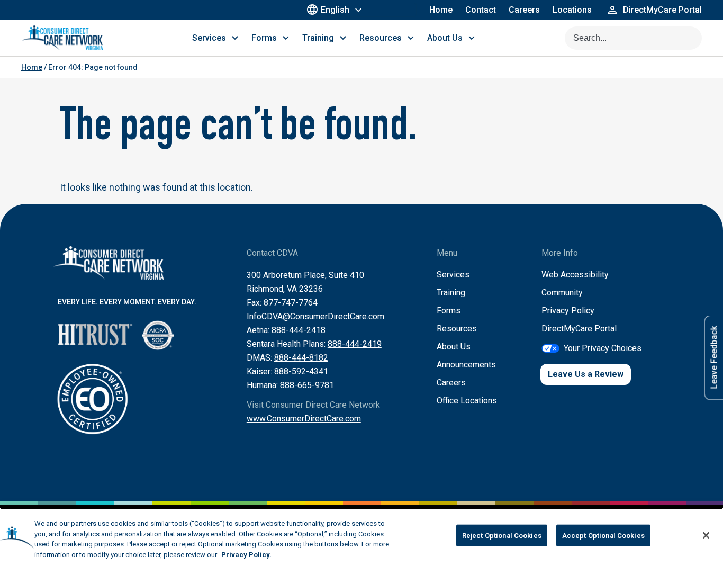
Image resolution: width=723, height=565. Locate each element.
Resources (457, 329)
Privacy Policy (567, 311)
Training (451, 293)
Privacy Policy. (246, 554)
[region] (361, 536)
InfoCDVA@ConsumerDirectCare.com (315, 316)
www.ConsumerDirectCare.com (304, 419)
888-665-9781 (307, 385)
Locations (572, 10)
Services (453, 275)
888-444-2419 (355, 344)
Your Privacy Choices (602, 348)
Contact (480, 10)
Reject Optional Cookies (501, 536)
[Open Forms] (285, 38)
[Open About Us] (471, 38)
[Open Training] (343, 38)
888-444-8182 (301, 358)
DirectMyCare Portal (579, 329)
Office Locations (467, 401)
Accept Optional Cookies (603, 536)
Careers (524, 10)
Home (441, 10)
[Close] (706, 535)
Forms (448, 311)
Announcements (466, 365)
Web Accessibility (575, 275)
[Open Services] (235, 38)
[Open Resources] (410, 38)
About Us (454, 347)
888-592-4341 (301, 371)
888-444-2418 (299, 330)
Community (562, 293)
